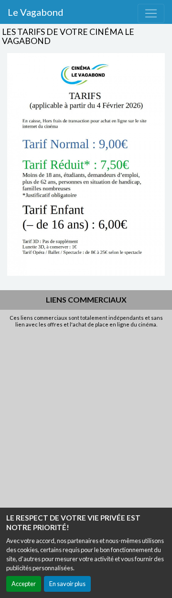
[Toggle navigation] (151, 13)
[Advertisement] (86, 419)
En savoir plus (67, 583)
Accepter (23, 583)
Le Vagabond (36, 12)
